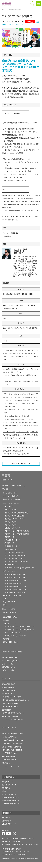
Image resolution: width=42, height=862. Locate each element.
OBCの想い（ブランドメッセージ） (14, 485)
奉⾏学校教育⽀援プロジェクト (13, 713)
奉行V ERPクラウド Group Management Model (20, 567)
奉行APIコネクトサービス (12, 612)
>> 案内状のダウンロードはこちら (21, 47)
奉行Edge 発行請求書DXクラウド (15, 574)
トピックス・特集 (8, 670)
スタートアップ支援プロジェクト (14, 719)
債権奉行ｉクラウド (11, 522)
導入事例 (6, 620)
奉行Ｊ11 (6, 605)
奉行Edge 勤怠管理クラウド (13, 583)
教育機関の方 (6, 710)
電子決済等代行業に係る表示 (11, 844)
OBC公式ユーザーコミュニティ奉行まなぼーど (19, 629)
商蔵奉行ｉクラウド (11, 537)
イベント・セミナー (8, 664)
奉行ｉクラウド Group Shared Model (16, 561)
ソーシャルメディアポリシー (11, 841)
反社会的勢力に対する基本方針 (11, 849)
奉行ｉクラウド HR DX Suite (14, 558)
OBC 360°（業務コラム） (10, 657)
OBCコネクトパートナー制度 (13, 743)
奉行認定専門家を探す (10, 703)
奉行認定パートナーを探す (12, 696)
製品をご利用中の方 (8, 687)
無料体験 (6, 639)
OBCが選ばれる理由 (10, 617)
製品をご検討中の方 (8, 684)
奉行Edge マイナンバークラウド (15, 592)
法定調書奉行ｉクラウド (12, 546)
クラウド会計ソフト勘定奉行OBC (12, 9)
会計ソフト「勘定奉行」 (11, 496)
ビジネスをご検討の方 (9, 737)
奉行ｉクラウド (8, 506)
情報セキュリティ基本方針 (30, 844)
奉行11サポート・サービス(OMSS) (15, 636)
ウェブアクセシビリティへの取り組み (13, 854)
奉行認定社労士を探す (10, 706)
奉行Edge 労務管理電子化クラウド (15, 580)
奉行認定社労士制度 (10, 753)
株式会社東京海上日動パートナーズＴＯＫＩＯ (19, 435)
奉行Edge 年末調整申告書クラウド (15, 589)
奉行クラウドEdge (9, 571)
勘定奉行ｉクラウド (11, 509)
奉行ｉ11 (6, 598)
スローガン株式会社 (9, 432)
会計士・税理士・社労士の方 (11, 747)
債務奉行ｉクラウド (11, 525)
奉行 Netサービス (9, 690)
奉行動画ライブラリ (8, 667)
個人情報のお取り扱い (27, 838)
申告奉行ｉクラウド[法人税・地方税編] (17, 531)
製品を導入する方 (8, 693)
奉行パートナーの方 (8, 756)
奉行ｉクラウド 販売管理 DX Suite (15, 555)
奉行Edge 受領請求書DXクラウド (15, 577)
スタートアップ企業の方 (10, 716)
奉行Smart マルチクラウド (12, 595)
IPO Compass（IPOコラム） (11, 661)
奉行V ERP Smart (9, 602)
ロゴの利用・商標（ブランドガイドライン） (16, 851)
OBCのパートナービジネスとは (12, 733)
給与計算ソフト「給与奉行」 (13, 499)
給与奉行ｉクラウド (11, 543)
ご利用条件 (15, 838)
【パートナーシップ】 (9, 727)
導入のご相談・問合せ (10, 642)
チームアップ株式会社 (22, 432)
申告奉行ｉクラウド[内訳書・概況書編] (17, 534)
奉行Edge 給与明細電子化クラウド (15, 586)
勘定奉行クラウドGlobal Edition (15, 519)
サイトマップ (6, 838)
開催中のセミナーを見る (20, 463)
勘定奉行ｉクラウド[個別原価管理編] (16, 512)
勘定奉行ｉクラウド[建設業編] (14, 516)
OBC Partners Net (9, 759)
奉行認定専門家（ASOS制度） (13, 750)
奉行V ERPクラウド (9, 564)
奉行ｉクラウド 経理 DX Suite (14, 552)
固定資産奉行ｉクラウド (12, 528)
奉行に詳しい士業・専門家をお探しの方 (15, 700)
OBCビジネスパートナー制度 (13, 740)
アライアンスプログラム (11, 766)
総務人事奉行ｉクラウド (12, 540)
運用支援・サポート (10, 623)
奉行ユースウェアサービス (13, 633)
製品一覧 (5, 489)
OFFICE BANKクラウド (12, 549)
